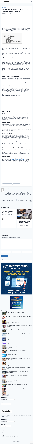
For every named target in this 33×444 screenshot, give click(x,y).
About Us (2, 430)
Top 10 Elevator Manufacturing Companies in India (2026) (16, 338)
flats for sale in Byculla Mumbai (7, 184)
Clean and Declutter (8, 35)
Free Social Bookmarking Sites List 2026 (13, 354)
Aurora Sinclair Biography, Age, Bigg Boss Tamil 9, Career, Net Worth (18, 367)
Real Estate (4, 7)
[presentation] (24, 214)
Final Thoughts (9, 42)
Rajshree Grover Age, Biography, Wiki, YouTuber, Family (16, 350)
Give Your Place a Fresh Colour (10, 36)
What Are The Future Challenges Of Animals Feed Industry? (16, 329)
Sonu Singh (4, 13)
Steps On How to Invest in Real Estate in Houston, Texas (24, 222)
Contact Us (8, 342)
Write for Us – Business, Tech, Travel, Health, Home (15, 312)
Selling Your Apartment (16, 184)
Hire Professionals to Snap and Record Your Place (14, 41)
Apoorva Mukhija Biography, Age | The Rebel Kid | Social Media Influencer (19, 388)
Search (2, 259)
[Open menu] (31, 1)
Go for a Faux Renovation (10, 40)
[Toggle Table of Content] (20, 34)
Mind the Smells (9, 38)
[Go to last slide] (2, 219)
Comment (3, 240)
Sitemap (2, 435)
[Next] (30, 219)
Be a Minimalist (9, 37)
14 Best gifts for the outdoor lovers (7, 199)
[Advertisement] (16, 21)
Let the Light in (9, 39)
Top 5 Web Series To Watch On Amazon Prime (25, 200)
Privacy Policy (3, 433)
